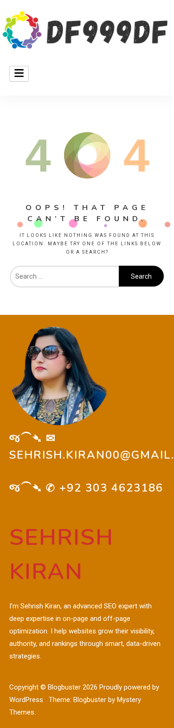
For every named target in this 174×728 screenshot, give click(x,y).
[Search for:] (64, 276)
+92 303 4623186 (111, 487)
